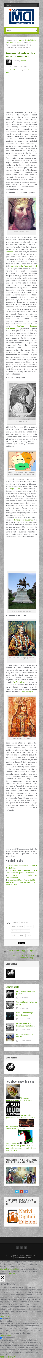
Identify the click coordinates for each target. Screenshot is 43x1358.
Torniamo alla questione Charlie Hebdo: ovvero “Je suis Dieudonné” (21, 871)
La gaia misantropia (15, 42)
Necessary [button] (4, 1316)
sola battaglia (27, 691)
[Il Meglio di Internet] (21, 22)
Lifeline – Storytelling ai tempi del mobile (24, 1014)
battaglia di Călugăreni (23, 520)
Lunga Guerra (15, 488)
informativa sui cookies (9, 1269)
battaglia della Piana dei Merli (24, 266)
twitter (17, 1191)
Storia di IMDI (30, 40)
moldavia (29, 927)
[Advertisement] (21, 95)
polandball (15, 931)
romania (26, 931)
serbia (14, 935)
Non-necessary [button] (6, 1335)
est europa (24, 922)
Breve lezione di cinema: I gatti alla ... (25, 992)
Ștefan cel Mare (20, 682)
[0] (10, 76)
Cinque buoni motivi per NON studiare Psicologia (23, 956)
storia (22, 935)
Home (20, 40)
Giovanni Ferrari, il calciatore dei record (26, 1003)
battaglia (15, 922)
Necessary (6, 1318)
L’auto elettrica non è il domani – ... (24, 1035)
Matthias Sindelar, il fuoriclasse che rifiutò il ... (25, 1025)
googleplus (21, 1191)
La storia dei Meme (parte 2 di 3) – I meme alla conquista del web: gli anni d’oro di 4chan (21, 882)
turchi (29, 935)
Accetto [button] (12, 1273)
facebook (26, 1191)
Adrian (23, 61)
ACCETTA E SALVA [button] (7, 1357)
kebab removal (17, 927)
